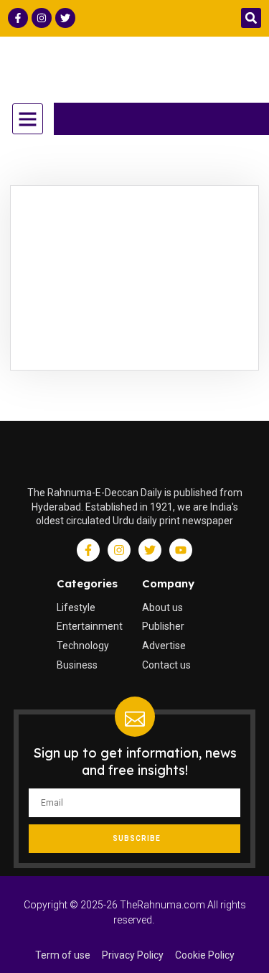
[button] (251, 18)
